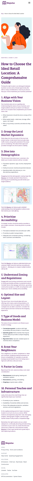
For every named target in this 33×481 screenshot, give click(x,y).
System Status (18, 476)
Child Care (12, 462)
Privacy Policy (5, 450)
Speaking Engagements (16, 456)
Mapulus (3, 178)
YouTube (14, 470)
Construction (5, 464)
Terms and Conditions (16, 450)
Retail (25, 462)
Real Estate (19, 462)
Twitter (9, 470)
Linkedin (3, 470)
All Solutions (4, 462)
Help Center (4, 456)
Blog (2, 13)
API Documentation (7, 476)
